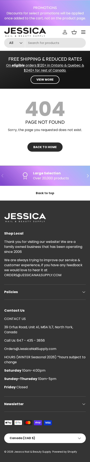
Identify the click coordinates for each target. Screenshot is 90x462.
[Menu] (83, 32)
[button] (74, 32)
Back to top (45, 193)
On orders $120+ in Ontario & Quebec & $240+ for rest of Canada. (45, 68)
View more (45, 79)
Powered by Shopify (64, 451)
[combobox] (45, 43)
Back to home (45, 147)
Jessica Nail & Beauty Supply (32, 451)
